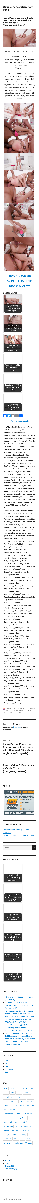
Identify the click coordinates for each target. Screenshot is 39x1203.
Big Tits (30, 1101)
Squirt (14, 1135)
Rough (6, 1135)
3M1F (19, 1089)
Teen (23, 1139)
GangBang (31, 708)
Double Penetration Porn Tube (12, 1199)
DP (6, 1064)
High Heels (27, 710)
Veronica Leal (18, 1143)
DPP (6, 1066)
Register (8, 1160)
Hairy (14, 1118)
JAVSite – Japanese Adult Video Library (18, 835)
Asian (19, 1097)
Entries (9, 1166)
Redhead (15, 1130)
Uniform (7, 1143)
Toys (28, 713)
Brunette (30, 1105)
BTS (5, 1109)
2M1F (6, 1089)
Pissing (7, 1130)
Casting (12, 1109)
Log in (7, 1163)
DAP (6, 1061)
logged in (17, 727)
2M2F (12, 1089)
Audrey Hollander (11, 1101)
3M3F (32, 1089)
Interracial (6, 713)
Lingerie (17, 1122)
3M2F (25, 1089)
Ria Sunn (25, 1130)
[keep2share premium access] (19, 802)
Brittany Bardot (18, 1105)
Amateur (26, 1093)
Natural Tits (17, 713)
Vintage (29, 1143)
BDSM (22, 1101)
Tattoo (24, 713)
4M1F (6, 710)
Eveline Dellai (28, 1114)
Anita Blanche (13, 710)
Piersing (27, 1126)
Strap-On (7, 1139)
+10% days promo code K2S (19, 421)
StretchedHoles (11, 708)
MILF (11, 713)
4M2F (12, 1093)
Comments (11, 1169)
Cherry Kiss (22, 1109)
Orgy (7, 1072)
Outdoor (18, 1126)
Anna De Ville (9, 1097)
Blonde (21, 710)
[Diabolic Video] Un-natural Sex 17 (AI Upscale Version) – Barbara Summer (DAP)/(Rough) (20, 1005)
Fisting (6, 1118)
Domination (8, 1114)
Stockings (23, 1135)
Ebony (18, 1114)
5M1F (19, 1093)
